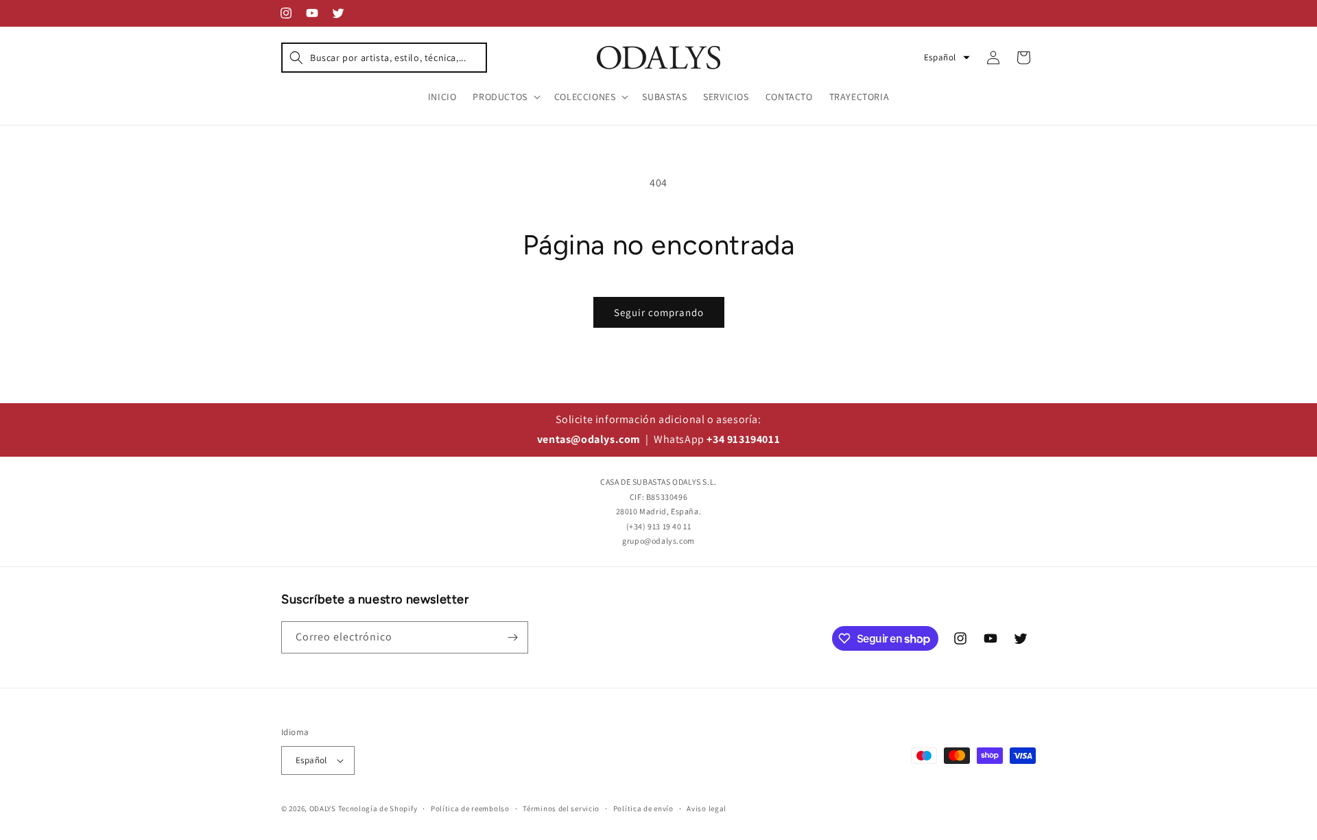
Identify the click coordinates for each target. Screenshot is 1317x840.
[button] (384, 58)
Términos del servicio (561, 808)
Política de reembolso (470, 808)
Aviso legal (706, 808)
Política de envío (643, 808)
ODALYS (322, 808)
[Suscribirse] (512, 637)
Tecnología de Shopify (378, 808)
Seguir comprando (659, 312)
